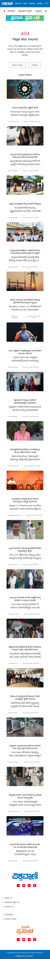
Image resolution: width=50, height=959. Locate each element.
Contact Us (9, 907)
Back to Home (17, 65)
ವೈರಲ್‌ (41, 3)
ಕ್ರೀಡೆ (20, 3)
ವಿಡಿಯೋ (11, 11)
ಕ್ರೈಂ (47, 11)
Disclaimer (9, 914)
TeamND (29, 956)
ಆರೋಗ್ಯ (27, 3)
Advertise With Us (12, 902)
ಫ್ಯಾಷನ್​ (38, 11)
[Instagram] (34, 885)
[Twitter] (29, 885)
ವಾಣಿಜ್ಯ (34, 3)
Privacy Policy (10, 919)
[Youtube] (23, 885)
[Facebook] (18, 885)
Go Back (35, 65)
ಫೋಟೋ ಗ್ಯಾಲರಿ (25, 11)
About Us (8, 898)
